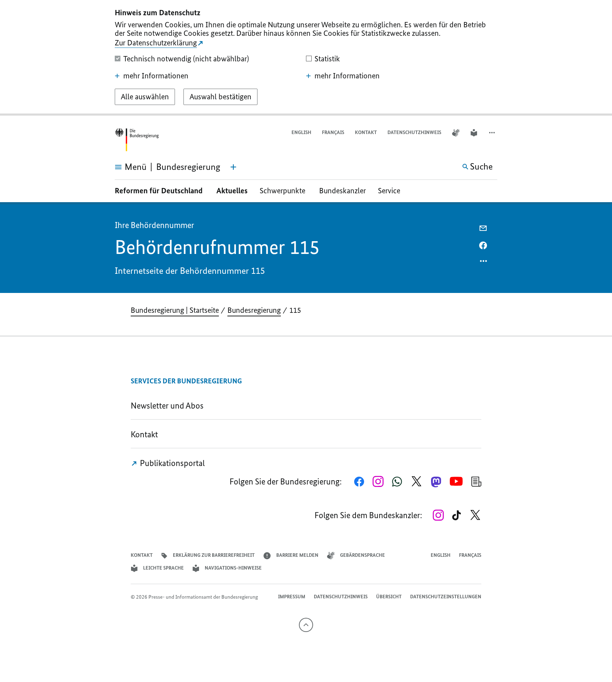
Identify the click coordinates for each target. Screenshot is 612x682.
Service (392, 190)
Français (333, 132)
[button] (493, 132)
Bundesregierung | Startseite (175, 310)
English (301, 132)
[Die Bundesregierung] (137, 139)
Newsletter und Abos (169, 405)
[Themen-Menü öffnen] (233, 167)
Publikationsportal (171, 463)
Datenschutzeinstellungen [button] (445, 597)
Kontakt (366, 132)
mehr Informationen (155, 76)
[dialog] (306, 58)
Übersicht (389, 597)
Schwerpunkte (283, 190)
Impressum (291, 597)
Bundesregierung (254, 310)
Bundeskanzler (342, 190)
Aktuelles (232, 190)
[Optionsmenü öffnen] (484, 263)
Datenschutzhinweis (414, 132)
